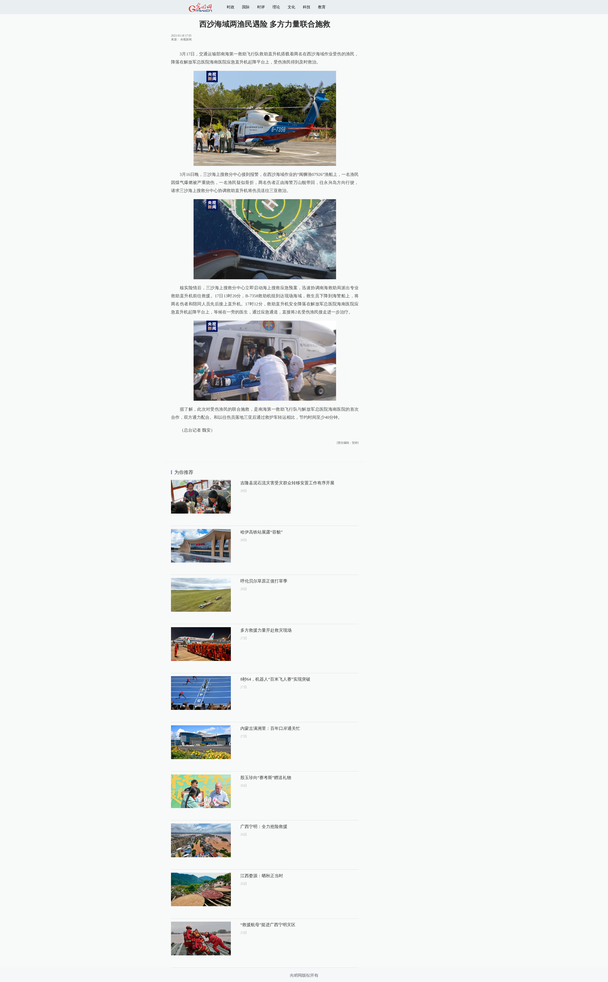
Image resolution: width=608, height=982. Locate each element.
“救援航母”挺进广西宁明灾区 (267, 924)
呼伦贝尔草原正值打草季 (263, 581)
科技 (306, 7)
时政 (230, 7)
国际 (246, 7)
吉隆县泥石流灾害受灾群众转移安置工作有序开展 (287, 483)
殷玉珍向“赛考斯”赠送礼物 (265, 777)
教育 (322, 7)
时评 (261, 7)
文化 (291, 7)
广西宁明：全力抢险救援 (263, 826)
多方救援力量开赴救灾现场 (266, 630)
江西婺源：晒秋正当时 (261, 875)
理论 (276, 7)
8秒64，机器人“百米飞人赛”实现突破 (275, 679)
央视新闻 (186, 39)
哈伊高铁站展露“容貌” (261, 532)
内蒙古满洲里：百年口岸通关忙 (270, 728)
